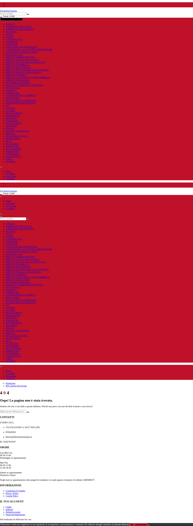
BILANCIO (11, 32)
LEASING (11, 111)
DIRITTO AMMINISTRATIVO (20, 57)
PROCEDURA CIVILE (17, 136)
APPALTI (10, 24)
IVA (7, 105)
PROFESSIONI (13, 139)
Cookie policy (140, 524)
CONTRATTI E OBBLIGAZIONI (22, 52)
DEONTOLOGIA (14, 54)
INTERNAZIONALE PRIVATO (21, 103)
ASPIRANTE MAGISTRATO (20, 29)
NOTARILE (11, 126)
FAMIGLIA (11, 90)
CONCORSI (11, 44)
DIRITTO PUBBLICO (16, 75)
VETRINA (11, 161)
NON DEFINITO (14, 123)
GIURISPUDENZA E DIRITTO (21, 95)
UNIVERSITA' (13, 154)
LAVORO (10, 108)
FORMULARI (12, 93)
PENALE (10, 128)
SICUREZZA (12, 144)
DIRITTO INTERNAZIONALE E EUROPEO (27, 70)
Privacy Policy (12, 493)
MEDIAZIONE (13, 116)
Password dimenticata (15, 514)
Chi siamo (10, 174)
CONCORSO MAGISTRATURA (21, 47)
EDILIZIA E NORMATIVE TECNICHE (24, 85)
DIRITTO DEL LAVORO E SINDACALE (25, 62)
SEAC (9, 141)
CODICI (10, 37)
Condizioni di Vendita (15, 491)
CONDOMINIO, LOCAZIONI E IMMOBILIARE (29, 49)
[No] (149, 525)
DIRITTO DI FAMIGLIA (17, 65)
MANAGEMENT (14, 113)
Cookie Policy (12, 496)
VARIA (9, 159)
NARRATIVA (12, 121)
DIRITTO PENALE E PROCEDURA (23, 72)
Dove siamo (11, 176)
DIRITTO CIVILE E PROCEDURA (23, 60)
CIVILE (9, 34)
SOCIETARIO (12, 146)
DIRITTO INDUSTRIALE (18, 67)
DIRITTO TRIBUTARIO (17, 80)
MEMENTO (11, 118)
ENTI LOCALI (13, 88)
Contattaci (10, 179)
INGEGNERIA (13, 98)
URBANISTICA (13, 156)
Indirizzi (9, 509)
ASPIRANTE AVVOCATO (18, 26)
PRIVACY (11, 133)
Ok (132, 524)
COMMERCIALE (14, 39)
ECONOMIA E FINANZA (18, 82)
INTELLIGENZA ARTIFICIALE (21, 100)
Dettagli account (13, 512)
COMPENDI (12, 42)
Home (8, 171)
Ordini (8, 507)
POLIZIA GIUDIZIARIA (17, 131)
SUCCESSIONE (13, 149)
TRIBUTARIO (12, 151)
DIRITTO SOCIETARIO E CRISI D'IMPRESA (28, 77)
